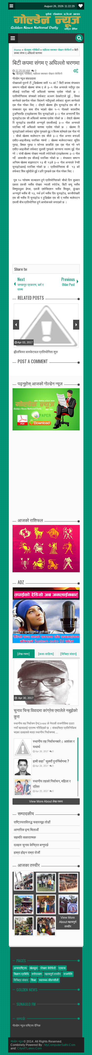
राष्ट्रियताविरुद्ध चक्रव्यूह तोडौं (32, 821)
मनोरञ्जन (37, 974)
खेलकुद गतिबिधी (24, 73)
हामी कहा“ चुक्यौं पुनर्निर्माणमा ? (51, 760)
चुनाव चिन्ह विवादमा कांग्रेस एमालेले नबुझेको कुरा (46, 713)
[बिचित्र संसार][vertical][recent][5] (68, 655)
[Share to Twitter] (24, 702)
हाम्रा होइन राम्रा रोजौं (27, 852)
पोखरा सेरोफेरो (48, 968)
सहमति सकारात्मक (25, 837)
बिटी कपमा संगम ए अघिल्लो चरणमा (46, 62)
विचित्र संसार (21, 980)
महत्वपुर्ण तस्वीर (53, 974)
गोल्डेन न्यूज (17, 1041)
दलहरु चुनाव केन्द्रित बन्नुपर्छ (31, 844)
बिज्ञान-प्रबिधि (21, 974)
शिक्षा (33, 980)
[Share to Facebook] (18, 702)
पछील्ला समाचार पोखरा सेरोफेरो (47, 73)
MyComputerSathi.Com (59, 1045)
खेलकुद (34, 968)
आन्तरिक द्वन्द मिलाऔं (26, 829)
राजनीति (68, 974)
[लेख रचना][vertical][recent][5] (23, 655)
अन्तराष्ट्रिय (20, 968)
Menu (11, 6)
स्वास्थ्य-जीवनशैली (49, 980)
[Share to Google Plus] (30, 702)
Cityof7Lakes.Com (29, 1048)
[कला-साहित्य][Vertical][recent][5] (46, 655)
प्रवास (62, 968)
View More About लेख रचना (46, 801)
